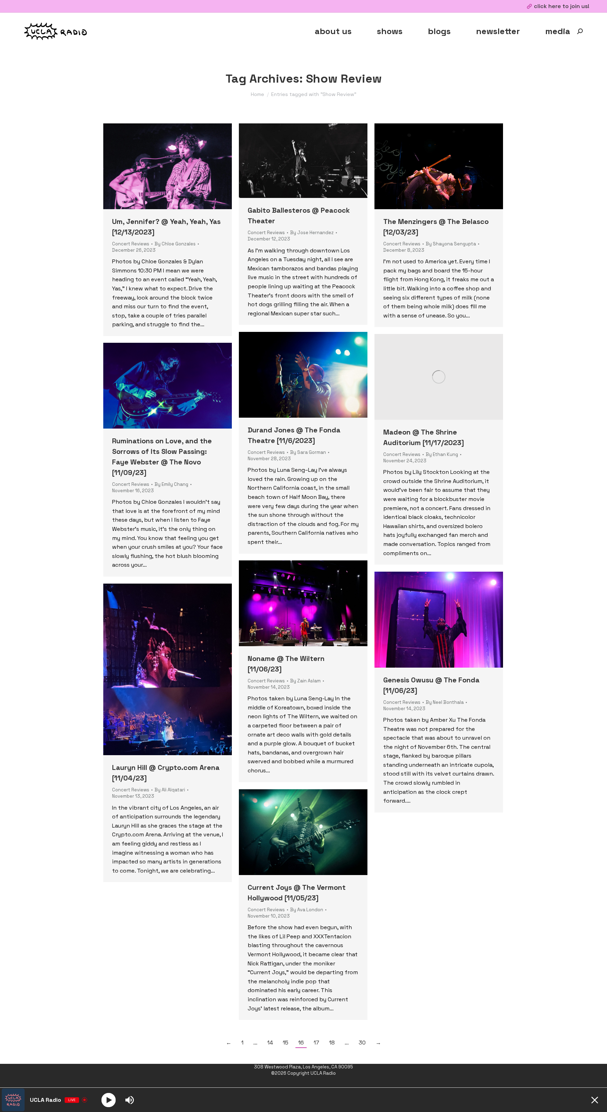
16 (301, 1042)
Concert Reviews (130, 244)
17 (316, 1042)
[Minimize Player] (594, 1100)
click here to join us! (561, 6)
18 (332, 1042)
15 (285, 1042)
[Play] (109, 1100)
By (175, 244)
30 (362, 1042)
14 (270, 1042)
